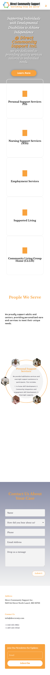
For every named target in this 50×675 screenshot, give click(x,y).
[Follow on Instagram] (17, 635)
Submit (38, 573)
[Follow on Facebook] (7, 635)
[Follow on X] (12, 635)
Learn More (23, 73)
